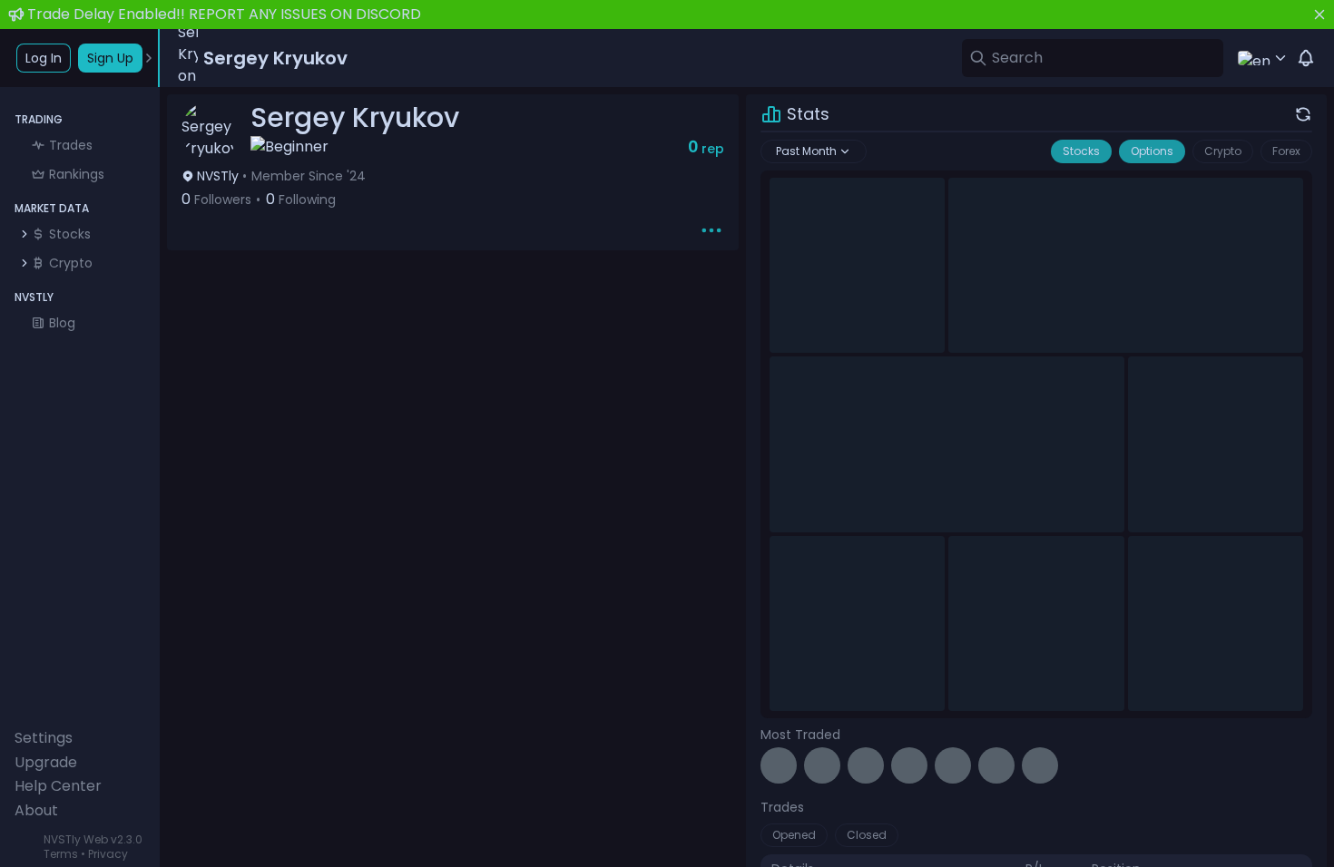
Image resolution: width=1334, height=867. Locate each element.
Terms (61, 854)
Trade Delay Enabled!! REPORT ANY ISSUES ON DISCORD (224, 14)
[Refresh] (1303, 114)
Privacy (108, 854)
